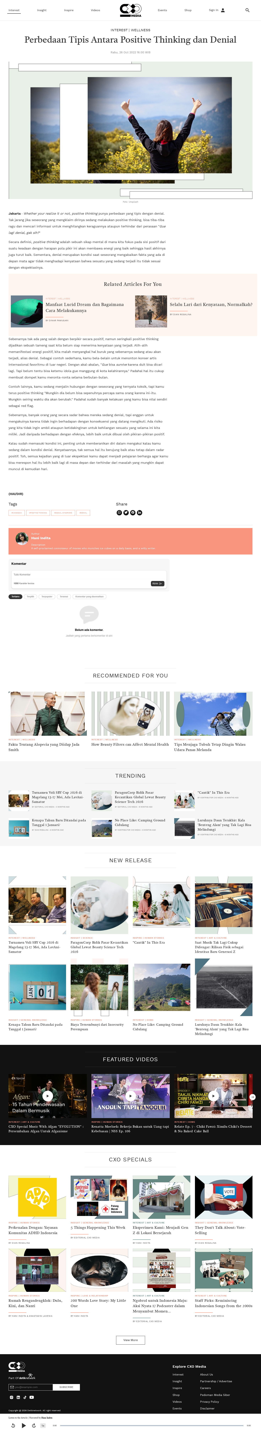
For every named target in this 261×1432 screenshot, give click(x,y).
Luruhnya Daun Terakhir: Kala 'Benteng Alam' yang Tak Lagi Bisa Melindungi (224, 825)
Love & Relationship (95, 1296)
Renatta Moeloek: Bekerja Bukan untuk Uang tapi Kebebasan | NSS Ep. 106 (130, 1129)
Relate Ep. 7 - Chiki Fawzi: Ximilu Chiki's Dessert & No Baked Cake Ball (213, 1129)
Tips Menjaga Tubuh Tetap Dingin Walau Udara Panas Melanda (210, 747)
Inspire (69, 10)
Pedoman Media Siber (215, 1395)
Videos (95, 10)
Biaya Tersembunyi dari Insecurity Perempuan (97, 1027)
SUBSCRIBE (66, 1387)
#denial (83, 513)
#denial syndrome (63, 513)
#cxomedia (17, 513)
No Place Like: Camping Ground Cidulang (140, 823)
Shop (188, 10)
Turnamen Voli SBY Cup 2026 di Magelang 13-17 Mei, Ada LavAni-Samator (58, 797)
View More (130, 1340)
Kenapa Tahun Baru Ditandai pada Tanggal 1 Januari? (59, 823)
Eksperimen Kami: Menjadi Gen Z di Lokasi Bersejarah (160, 1230)
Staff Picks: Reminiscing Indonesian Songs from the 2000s (223, 1303)
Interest (14, 10)
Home (150, 1020)
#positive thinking (38, 513)
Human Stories (154, 938)
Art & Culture (218, 938)
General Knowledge (34, 1020)
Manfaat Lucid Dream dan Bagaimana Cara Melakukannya (85, 308)
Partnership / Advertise (216, 1381)
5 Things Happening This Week (98, 1228)
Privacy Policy (209, 1401)
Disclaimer (207, 1408)
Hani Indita (46, 1418)
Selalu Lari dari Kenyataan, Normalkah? (211, 305)
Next (252, 1097)
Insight (42, 10)
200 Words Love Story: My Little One (98, 1303)
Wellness (140, 30)
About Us (206, 1374)
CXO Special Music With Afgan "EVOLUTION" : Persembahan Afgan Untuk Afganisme (46, 1129)
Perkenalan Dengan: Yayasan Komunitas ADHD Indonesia (33, 1230)
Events (162, 10)
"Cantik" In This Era (214, 792)
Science (88, 938)
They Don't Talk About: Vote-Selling (220, 1230)
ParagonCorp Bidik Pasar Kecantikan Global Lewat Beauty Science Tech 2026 (140, 797)
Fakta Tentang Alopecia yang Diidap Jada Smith (44, 747)
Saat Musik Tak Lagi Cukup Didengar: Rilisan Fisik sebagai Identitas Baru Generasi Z (219, 947)
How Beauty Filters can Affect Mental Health (130, 745)
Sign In (214, 10)
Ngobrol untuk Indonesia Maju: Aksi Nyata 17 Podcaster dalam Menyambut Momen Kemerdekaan (160, 1309)
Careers (205, 1388)
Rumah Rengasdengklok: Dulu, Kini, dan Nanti (35, 1303)
